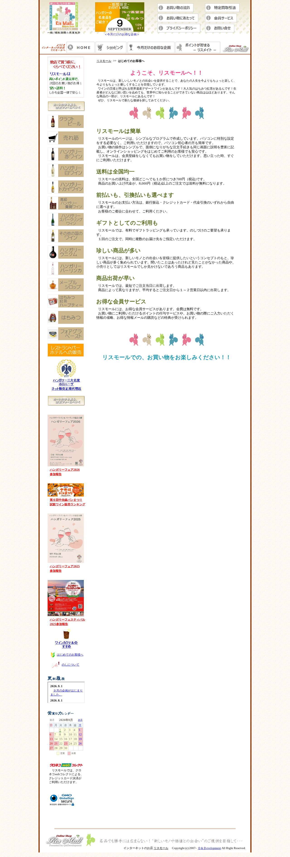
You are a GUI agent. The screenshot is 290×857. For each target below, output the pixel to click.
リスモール (104, 61)
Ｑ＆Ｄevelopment (209, 848)
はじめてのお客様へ (70, 654)
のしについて (70, 664)
